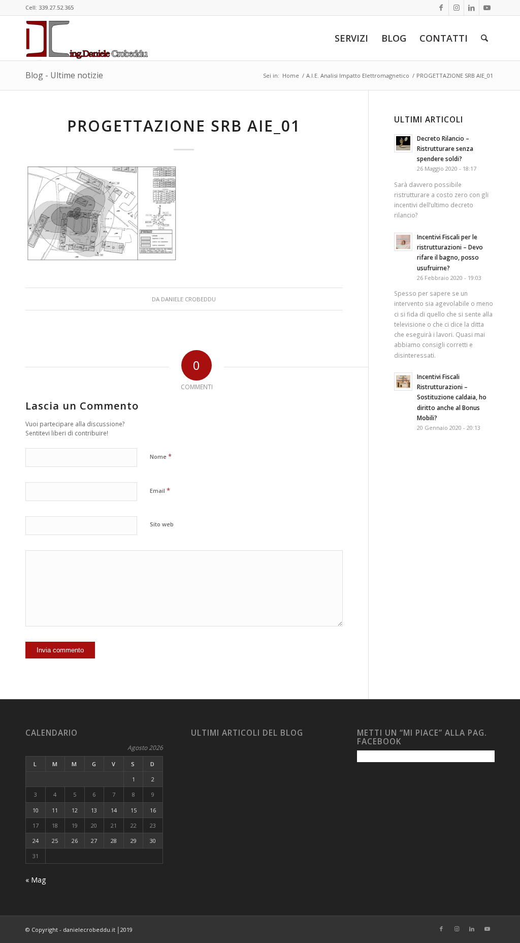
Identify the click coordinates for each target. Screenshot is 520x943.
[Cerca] (484, 38)
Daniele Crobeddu (188, 299)
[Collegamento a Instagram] (456, 7)
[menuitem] (351, 38)
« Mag (35, 880)
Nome (161, 456)
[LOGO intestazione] (86, 38)
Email (160, 490)
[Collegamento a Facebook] (441, 7)
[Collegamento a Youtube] (487, 7)
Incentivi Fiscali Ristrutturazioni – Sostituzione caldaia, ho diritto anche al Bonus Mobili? (451, 397)
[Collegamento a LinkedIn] (471, 7)
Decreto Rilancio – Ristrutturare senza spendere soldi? (445, 148)
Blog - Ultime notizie (64, 75)
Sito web (162, 524)
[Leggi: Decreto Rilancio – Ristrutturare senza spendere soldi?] (403, 143)
